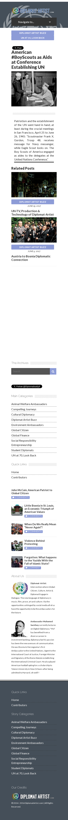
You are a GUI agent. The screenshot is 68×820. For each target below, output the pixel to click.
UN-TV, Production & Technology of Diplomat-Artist (32, 212)
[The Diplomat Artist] (34, 12)
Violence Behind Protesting (34, 542)
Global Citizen (20, 430)
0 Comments (22, 497)
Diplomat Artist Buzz (32, 33)
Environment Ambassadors (27, 424)
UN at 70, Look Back (32, 38)
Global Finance (20, 435)
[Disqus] (34, 313)
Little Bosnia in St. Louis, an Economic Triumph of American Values (39, 508)
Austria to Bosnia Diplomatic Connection (31, 258)
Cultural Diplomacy (23, 414)
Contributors (19, 477)
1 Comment (34, 567)
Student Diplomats (22, 450)
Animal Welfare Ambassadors (29, 404)
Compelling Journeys (23, 409)
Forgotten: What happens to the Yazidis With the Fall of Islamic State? (40, 560)
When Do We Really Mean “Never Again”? (40, 526)
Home (15, 472)
